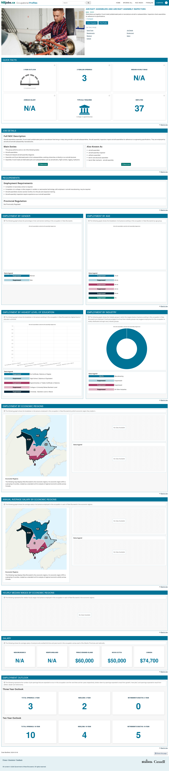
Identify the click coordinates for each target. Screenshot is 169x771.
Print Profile (103, 23)
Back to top (164, 125)
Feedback (19, 760)
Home (118, 3)
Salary (128, 36)
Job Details (130, 30)
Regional (89, 36)
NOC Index (139, 3)
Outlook (89, 39)
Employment (130, 33)
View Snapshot (91, 23)
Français (149, 3)
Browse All (127, 3)
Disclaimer (11, 760)
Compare (161, 3)
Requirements (91, 33)
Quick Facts (90, 30)
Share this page (162, 753)
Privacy (5, 760)
